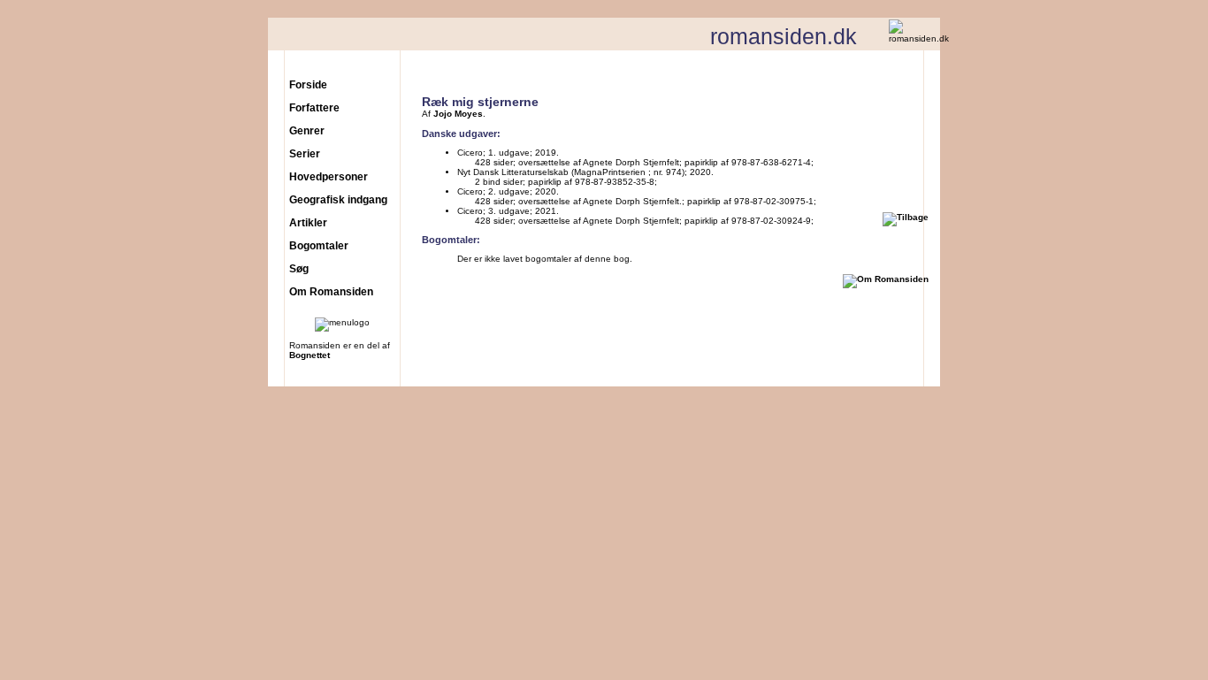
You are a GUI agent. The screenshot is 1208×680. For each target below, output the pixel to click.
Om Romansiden (331, 292)
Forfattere (314, 108)
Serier (304, 154)
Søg (299, 269)
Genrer (307, 131)
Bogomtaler (318, 246)
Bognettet (309, 355)
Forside (308, 85)
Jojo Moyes (458, 113)
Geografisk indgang (338, 200)
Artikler (308, 223)
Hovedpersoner (328, 177)
